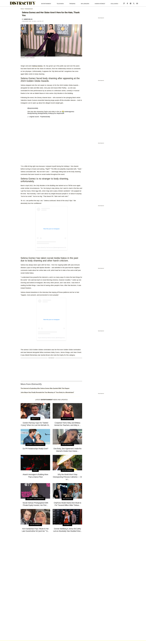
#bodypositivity (43, 113)
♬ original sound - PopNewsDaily (38, 117)
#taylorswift (60, 113)
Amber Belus (28, 19)
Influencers (85, 3)
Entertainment (46, 3)
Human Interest (100, 3)
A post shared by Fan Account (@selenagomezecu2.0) (51, 247)
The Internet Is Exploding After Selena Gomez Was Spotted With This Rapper (45, 388)
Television (60, 3)
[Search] (124, 3)
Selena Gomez (37, 66)
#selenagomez (69, 111)
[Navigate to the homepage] (23, 3)
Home (22, 8)
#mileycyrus (52, 113)
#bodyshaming (32, 113)
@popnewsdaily (32, 108)
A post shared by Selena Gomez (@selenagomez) (51, 337)
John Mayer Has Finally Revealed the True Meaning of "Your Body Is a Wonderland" (47, 392)
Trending (72, 3)
